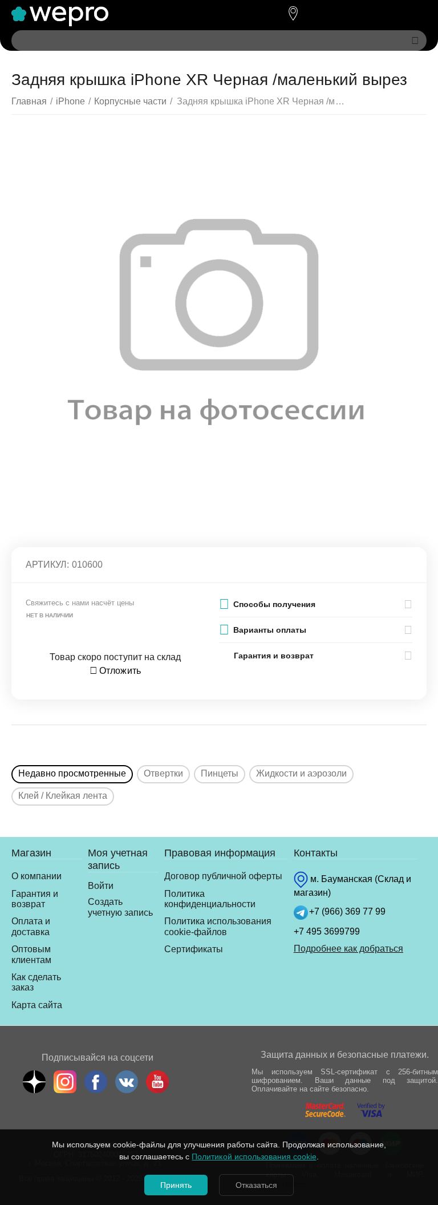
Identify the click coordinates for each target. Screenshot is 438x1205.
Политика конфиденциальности (210, 899)
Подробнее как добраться (348, 948)
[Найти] (415, 40)
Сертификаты (193, 949)
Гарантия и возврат (34, 899)
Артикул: (47, 564)
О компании (36, 876)
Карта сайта (36, 1005)
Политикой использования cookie (254, 1156)
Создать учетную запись (120, 907)
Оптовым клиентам (31, 954)
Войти (100, 886)
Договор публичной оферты (223, 876)
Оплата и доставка (30, 926)
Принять (176, 1185)
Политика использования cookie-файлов (217, 926)
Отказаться (256, 1185)
